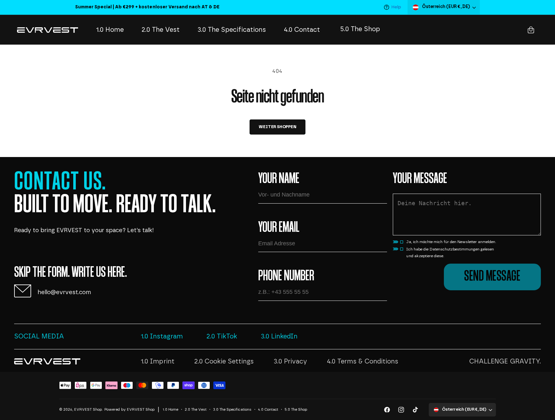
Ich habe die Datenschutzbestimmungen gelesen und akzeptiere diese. (450, 252)
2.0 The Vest (196, 409)
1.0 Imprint (157, 361)
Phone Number (286, 276)
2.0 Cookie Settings (224, 361)
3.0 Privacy (290, 361)
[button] (531, 30)
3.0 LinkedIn (279, 336)
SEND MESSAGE (492, 276)
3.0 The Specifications (232, 409)
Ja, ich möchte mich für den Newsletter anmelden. (451, 242)
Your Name (278, 179)
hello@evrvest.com (64, 292)
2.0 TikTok (222, 336)
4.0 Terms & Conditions (362, 361)
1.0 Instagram (162, 336)
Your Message (420, 179)
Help (396, 7)
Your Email (278, 228)
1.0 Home (170, 409)
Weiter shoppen (277, 127)
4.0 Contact (268, 409)
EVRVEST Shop (88, 409)
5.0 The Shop (296, 409)
